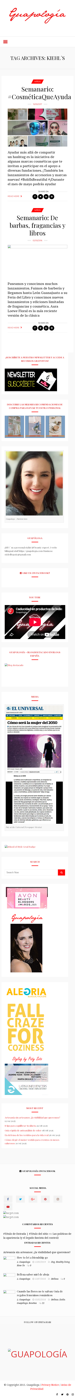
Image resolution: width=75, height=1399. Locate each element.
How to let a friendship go (32, 1257)
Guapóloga (22, 1303)
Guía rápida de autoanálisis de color (23, 1130)
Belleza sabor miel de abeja (33, 1274)
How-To (21, 1265)
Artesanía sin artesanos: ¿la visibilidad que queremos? (32, 1117)
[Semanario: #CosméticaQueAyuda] (38, 128)
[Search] (61, 872)
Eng (53, 1262)
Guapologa (24, 1262)
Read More (13, 196)
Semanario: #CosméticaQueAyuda (39, 93)
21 (43, 1303)
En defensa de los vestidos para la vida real (26, 1135)
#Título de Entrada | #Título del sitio (25, 1233)
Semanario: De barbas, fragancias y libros (37, 225)
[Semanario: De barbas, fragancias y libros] (38, 261)
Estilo (62, 1299)
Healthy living (63, 1262)
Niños (37, 81)
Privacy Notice (50, 1384)
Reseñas (33, 1303)
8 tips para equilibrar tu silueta (20, 1125)
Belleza (54, 1279)
